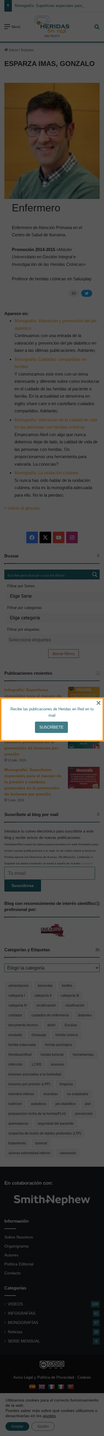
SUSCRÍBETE (51, 727)
